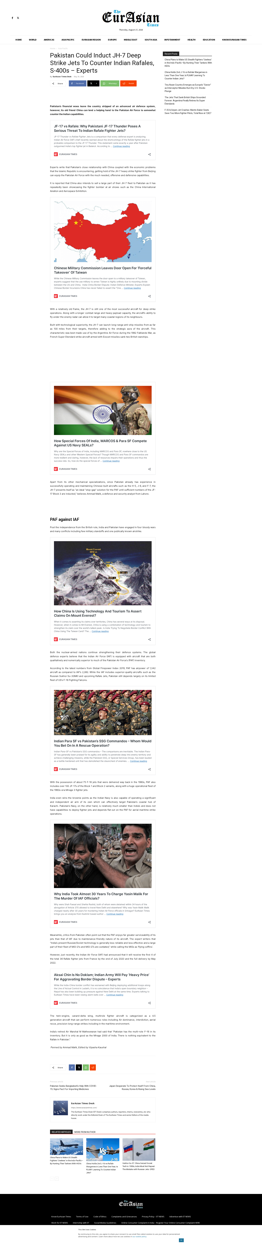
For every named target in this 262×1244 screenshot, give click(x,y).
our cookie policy (139, 1237)
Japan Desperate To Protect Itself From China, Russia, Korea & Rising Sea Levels (132, 1088)
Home (52, 48)
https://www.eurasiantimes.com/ (84, 1108)
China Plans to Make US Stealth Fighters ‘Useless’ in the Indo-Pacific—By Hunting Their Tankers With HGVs (66, 1160)
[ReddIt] (93, 1067)
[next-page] (57, 1179)
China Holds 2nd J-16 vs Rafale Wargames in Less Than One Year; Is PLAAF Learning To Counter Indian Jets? (186, 75)
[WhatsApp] (86, 1067)
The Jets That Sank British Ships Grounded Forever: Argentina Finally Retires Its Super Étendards (185, 100)
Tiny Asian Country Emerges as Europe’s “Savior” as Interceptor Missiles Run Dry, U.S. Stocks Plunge (188, 88)
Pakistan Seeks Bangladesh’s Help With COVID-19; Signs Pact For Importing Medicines (73, 1088)
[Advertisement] (102, 96)
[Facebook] (12, 18)
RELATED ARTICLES (61, 1132)
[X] (18, 18)
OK (181, 1240)
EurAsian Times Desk (62, 76)
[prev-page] (52, 1179)
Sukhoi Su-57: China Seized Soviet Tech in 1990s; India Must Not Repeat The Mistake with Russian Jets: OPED (139, 1166)
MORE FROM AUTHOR (85, 1132)
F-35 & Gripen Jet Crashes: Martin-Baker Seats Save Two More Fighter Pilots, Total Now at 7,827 (188, 111)
